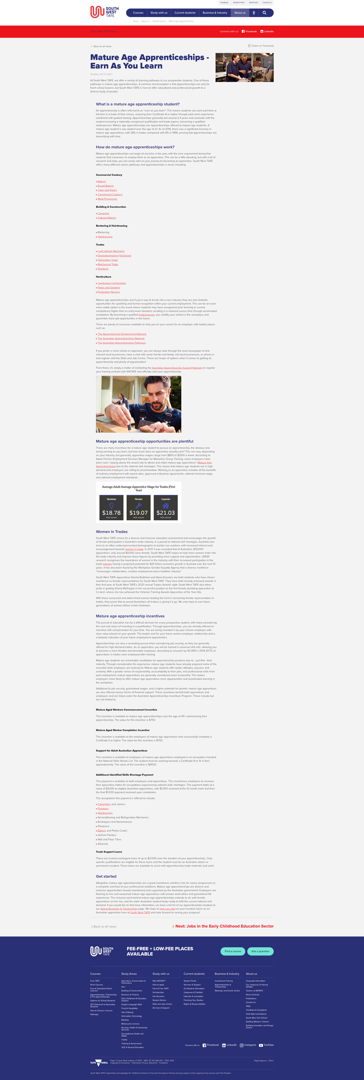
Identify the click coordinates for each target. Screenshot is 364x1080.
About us (145, 21)
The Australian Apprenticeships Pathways (122, 342)
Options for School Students (102, 1000)
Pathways (94, 1014)
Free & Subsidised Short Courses (101, 989)
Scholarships (158, 992)
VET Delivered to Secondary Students (102, 1005)
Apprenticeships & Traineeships (119, 908)
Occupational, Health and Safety (132, 1035)
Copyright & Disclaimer (120, 1063)
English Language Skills (131, 1004)
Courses (95, 974)
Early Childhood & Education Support (133, 999)
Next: (224, 926)
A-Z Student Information (194, 988)
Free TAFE (95, 981)
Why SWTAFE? (159, 981)
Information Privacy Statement (144, 1063)
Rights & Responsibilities (194, 1004)
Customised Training (224, 981)
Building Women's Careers (257, 1021)
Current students (194, 974)
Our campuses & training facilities (257, 986)
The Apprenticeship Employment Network (122, 334)
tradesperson (147, 314)
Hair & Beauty (127, 1012)
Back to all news (102, 46)
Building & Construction (131, 990)
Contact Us (267, 2)
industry (107, 564)
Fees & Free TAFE (161, 988)
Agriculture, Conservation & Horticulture (133, 982)
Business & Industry (227, 974)
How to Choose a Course (101, 1010)
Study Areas (129, 974)
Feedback (224, 2)
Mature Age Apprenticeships (181, 21)
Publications (251, 998)
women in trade (134, 549)
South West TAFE (140, 912)
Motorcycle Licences (130, 1024)
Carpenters (104, 804)
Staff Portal (253, 2)
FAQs (248, 1006)
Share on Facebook (262, 45)
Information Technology (131, 1016)
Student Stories (159, 1000)
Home (135, 21)
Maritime (125, 1020)
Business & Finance (130, 994)
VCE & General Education (132, 1047)
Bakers (102, 830)
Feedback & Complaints (256, 1010)
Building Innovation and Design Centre (259, 1026)
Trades (124, 1040)
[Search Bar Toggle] (266, 13)
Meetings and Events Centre (227, 990)
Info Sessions (158, 996)
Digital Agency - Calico (264, 1061)
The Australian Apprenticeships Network (121, 338)
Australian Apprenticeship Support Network (177, 367)
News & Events (159, 21)
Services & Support (161, 1008)
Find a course (233, 951)
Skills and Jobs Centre (162, 1004)
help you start (167, 908)
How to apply (158, 985)
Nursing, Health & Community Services (134, 1028)
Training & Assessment (131, 1043)
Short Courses (96, 985)
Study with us (161, 974)
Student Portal (238, 2)
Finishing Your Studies (193, 1000)
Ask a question (260, 951)
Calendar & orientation (193, 996)
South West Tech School (256, 1018)
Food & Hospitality (129, 1008)
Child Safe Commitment (256, 1014)
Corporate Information (255, 981)
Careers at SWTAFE (254, 990)
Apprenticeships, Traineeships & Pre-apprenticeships (103, 995)
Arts (123, 987)
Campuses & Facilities (193, 992)
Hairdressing (105, 236)
